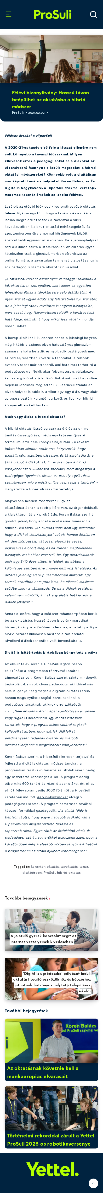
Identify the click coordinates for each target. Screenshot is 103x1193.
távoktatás (69, 866)
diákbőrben (32, 872)
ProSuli (52, 8)
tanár (84, 866)
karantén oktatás (45, 866)
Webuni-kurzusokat (52, 797)
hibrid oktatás (68, 872)
